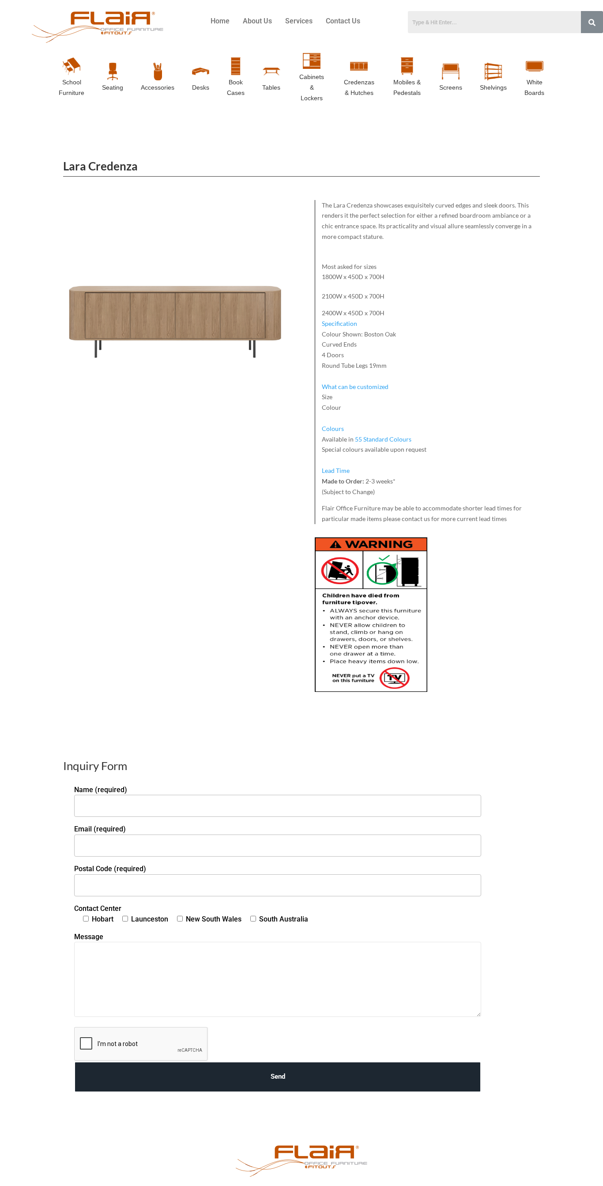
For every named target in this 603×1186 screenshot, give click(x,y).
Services (299, 21)
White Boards (534, 87)
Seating (112, 87)
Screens (450, 87)
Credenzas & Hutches (359, 87)
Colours (333, 428)
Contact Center (97, 908)
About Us (257, 21)
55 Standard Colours (383, 439)
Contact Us (343, 21)
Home (220, 21)
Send (278, 1076)
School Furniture (71, 87)
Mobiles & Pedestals (407, 87)
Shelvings (493, 87)
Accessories (157, 87)
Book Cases (236, 87)
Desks (200, 87)
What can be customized (355, 386)
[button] (431, 323)
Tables (271, 87)
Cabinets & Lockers (311, 87)
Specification (339, 323)
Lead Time (336, 470)
